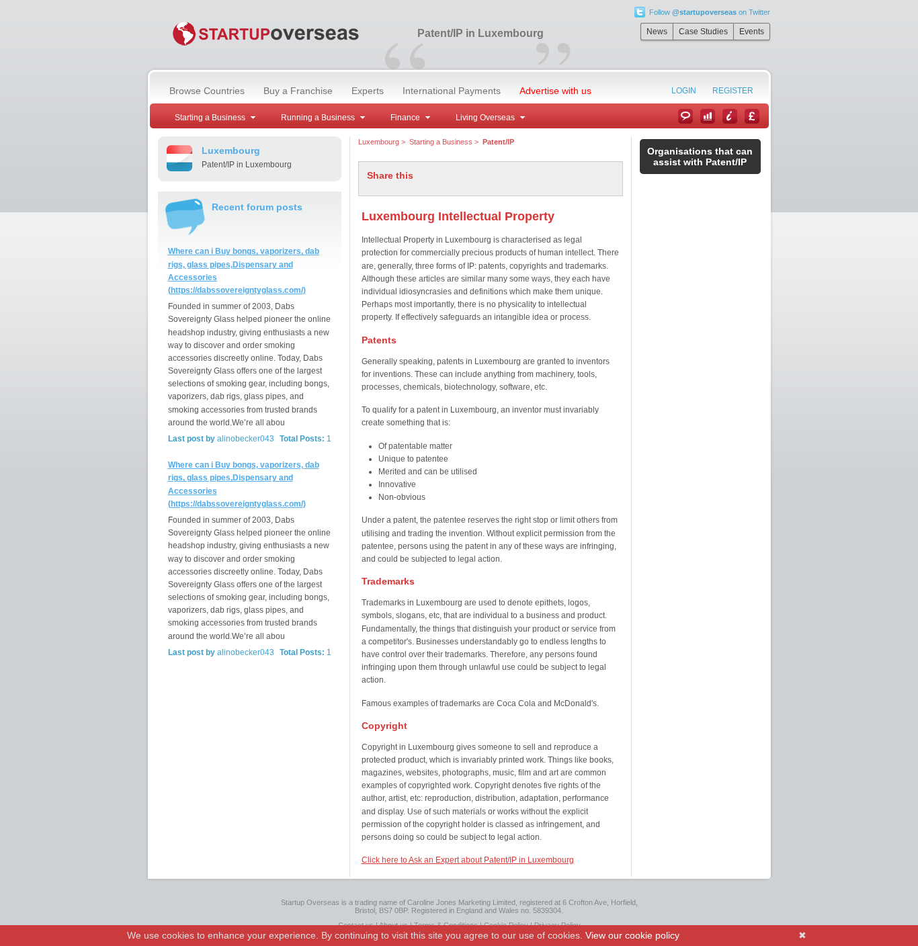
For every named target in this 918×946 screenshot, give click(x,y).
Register (732, 90)
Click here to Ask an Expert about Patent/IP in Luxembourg (468, 860)
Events (751, 31)
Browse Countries (207, 90)
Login (683, 90)
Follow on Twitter (709, 12)
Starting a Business (440, 142)
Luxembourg (378, 142)
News (656, 31)
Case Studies (703, 31)
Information (729, 116)
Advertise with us (555, 90)
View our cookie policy (632, 935)
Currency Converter (752, 116)
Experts (367, 90)
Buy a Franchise (298, 90)
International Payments (452, 90)
